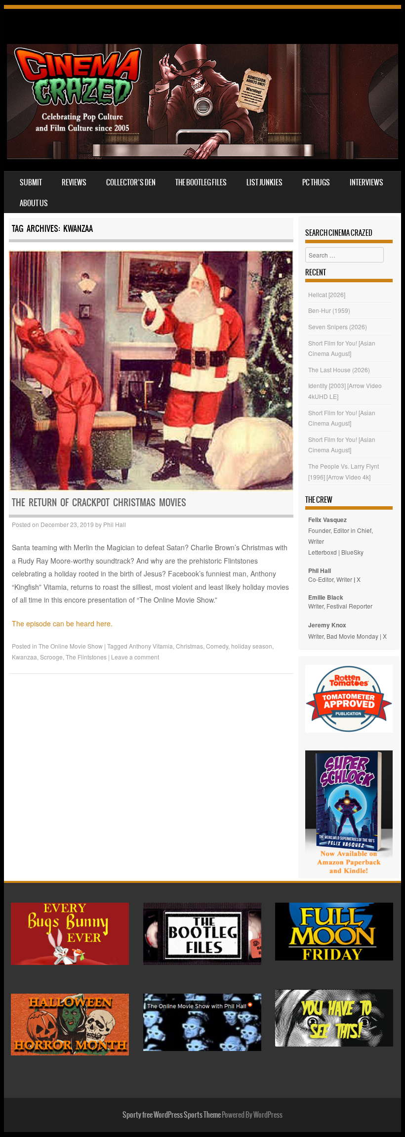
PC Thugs (316, 182)
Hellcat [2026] (326, 294)
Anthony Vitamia (151, 646)
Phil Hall (114, 524)
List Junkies (264, 182)
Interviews (366, 182)
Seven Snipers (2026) (337, 326)
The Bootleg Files (201, 182)
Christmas (189, 646)
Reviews (74, 182)
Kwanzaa (24, 657)
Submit (31, 182)
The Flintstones (86, 657)
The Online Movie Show (71, 646)
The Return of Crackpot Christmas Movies (99, 502)
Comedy (217, 646)
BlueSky (352, 552)
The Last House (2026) (339, 369)
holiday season (251, 646)
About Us (34, 203)
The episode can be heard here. (62, 623)
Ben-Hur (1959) (329, 310)
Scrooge (51, 657)
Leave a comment (135, 657)
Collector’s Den (131, 182)
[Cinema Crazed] (202, 156)
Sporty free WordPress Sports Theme (171, 1114)
